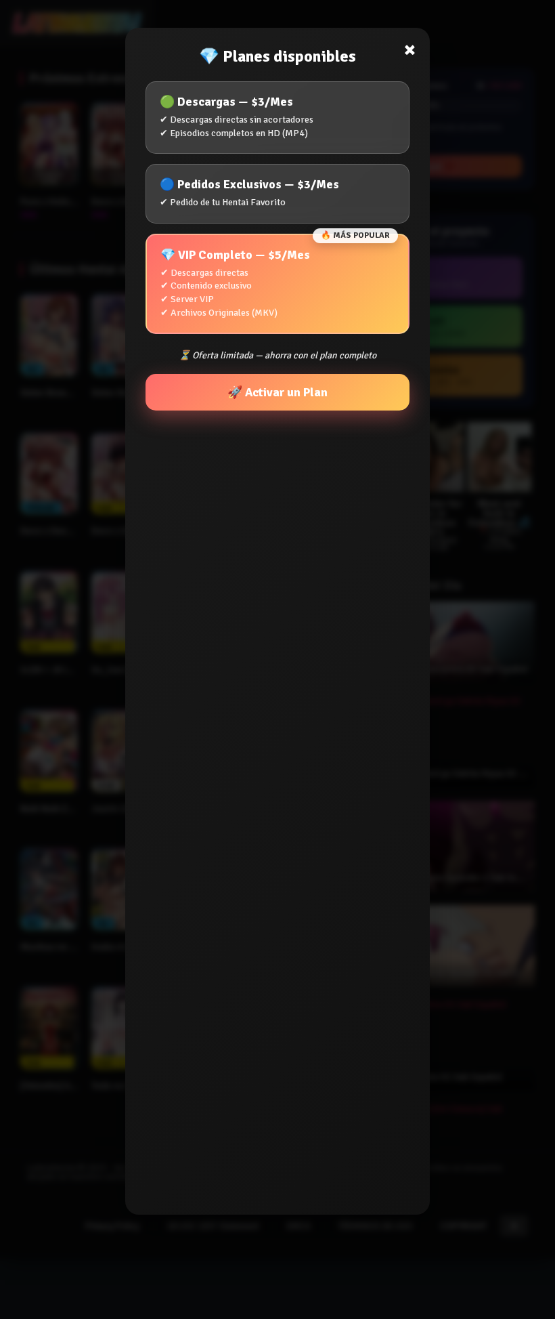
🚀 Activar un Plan (277, 392)
